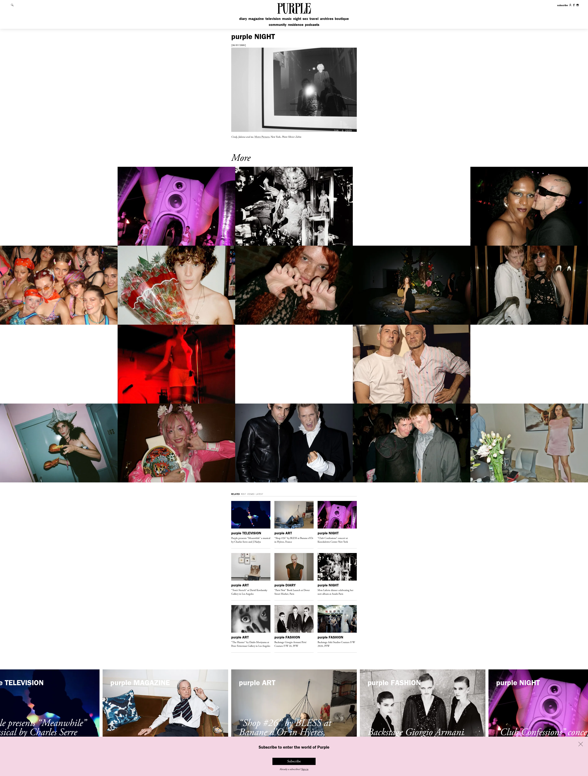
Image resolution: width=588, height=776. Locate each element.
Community (277, 24)
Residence (295, 24)
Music (287, 18)
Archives (326, 18)
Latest (259, 494)
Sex (305, 18)
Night (297, 18)
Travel (313, 18)
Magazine (256, 18)
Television (273, 18)
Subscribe (294, 761)
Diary (243, 18)
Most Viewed (247, 494)
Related (235, 494)
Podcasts (312, 24)
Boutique (342, 18)
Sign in (304, 769)
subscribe (562, 5)
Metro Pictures (262, 136)
